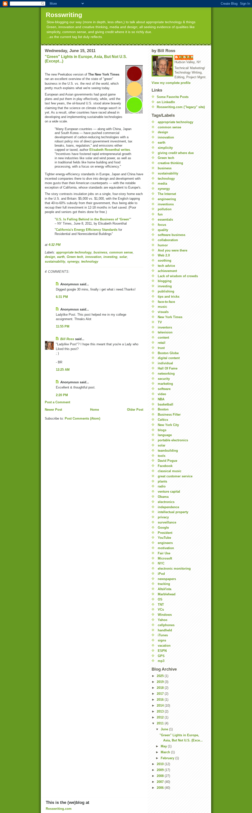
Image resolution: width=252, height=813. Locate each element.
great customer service (175, 476)
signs (162, 640)
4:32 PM (54, 245)
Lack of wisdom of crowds (178, 276)
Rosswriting (64, 15)
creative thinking (170, 163)
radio (162, 486)
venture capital (169, 491)
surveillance (167, 522)
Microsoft (165, 558)
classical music (169, 471)
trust (161, 348)
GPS (161, 656)
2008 (161, 776)
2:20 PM (62, 395)
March (166, 752)
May (164, 746)
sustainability (55, 261)
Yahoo (162, 620)
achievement (167, 271)
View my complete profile (171, 83)
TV (160, 322)
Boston (163, 409)
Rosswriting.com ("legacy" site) (181, 107)
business (100, 252)
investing (110, 257)
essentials (165, 219)
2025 (161, 676)
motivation (166, 548)
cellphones (166, 625)
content (163, 337)
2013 (161, 711)
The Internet (167, 194)
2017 (161, 694)
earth (61, 257)
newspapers (167, 579)
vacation (164, 645)
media (162, 183)
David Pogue (167, 461)
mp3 (161, 661)
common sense (121, 252)
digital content (169, 358)
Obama (163, 497)
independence (168, 507)
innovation (93, 257)
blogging (165, 281)
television (165, 332)
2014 (161, 705)
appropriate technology (74, 252)
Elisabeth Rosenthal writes (109, 150)
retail (161, 343)
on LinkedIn (166, 102)
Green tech (75, 257)
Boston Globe (168, 353)
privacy (163, 517)
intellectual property (173, 512)
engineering (167, 199)
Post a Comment (57, 402)
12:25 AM (63, 369)
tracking (164, 584)
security (164, 379)
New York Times (170, 317)
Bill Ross (67, 339)
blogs (162, 430)
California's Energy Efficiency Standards (86, 230)
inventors (165, 327)
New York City (168, 425)
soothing (164, 260)
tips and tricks (168, 296)
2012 (161, 717)
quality (163, 230)
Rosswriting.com (59, 809)
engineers (165, 543)
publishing (166, 291)
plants (162, 481)
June (165, 729)
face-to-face (166, 302)
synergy (73, 261)
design (50, 257)
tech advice (166, 266)
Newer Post (53, 409)
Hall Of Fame (167, 368)
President (165, 533)
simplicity (165, 148)
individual (165, 363)
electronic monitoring (174, 568)
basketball (165, 404)
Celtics (163, 420)
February (168, 758)
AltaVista (164, 589)
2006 (161, 788)
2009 (161, 770)
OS (160, 599)
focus (162, 225)
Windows (165, 615)
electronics (166, 502)
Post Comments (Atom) (82, 418)
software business (171, 235)
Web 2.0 (164, 255)
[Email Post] (62, 245)
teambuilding (168, 450)
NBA (161, 399)
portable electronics (173, 440)
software (164, 389)
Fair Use (164, 553)
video (162, 394)
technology (89, 261)
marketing (165, 384)
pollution (165, 209)
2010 (161, 764)
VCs (161, 609)
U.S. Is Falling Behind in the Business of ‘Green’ (93, 219)
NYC (161, 563)
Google (163, 527)
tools (161, 456)
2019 (161, 682)
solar (123, 257)
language (165, 435)
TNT (161, 604)
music (162, 307)
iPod (161, 574)
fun (160, 214)
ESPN (162, 651)
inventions (166, 204)
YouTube (164, 538)
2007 (161, 782)
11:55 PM (62, 326)
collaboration (168, 240)
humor (163, 245)
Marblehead (166, 594)
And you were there (172, 250)
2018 (161, 688)
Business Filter (169, 414)
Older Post (135, 409)
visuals (163, 312)
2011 (161, 723)
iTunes (163, 635)
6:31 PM (62, 297)
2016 (161, 699)
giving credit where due (176, 153)
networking (166, 373)
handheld (165, 630)
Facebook (165, 466)
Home (94, 409)
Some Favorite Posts (173, 97)
